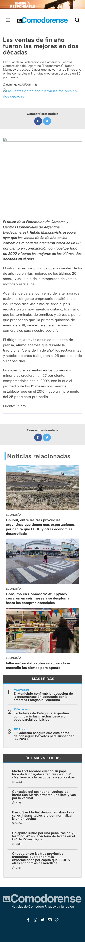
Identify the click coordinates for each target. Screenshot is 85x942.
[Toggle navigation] (8, 20)
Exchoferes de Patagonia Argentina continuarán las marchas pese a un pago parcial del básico (41, 716)
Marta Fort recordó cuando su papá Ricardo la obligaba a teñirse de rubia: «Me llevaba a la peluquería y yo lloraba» (43, 774)
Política (20, 729)
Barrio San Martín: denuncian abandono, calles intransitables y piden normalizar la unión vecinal (43, 815)
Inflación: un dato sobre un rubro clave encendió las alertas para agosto (38, 665)
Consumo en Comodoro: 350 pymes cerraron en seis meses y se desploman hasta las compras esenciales (38, 598)
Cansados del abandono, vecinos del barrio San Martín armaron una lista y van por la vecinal (44, 795)
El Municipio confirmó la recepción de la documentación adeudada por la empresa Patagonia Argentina (43, 697)
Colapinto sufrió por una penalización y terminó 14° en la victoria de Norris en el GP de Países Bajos (43, 836)
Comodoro (22, 690)
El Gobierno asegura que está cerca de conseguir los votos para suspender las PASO (44, 736)
